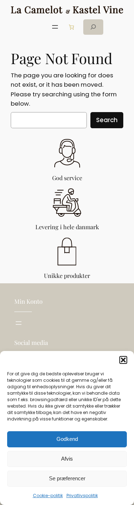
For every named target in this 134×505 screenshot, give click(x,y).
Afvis (67, 459)
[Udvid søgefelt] (93, 27)
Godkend (67, 439)
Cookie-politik (48, 495)
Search (107, 120)
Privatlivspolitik (82, 495)
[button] (123, 360)
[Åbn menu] (55, 27)
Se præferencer (67, 478)
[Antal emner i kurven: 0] (71, 26)
